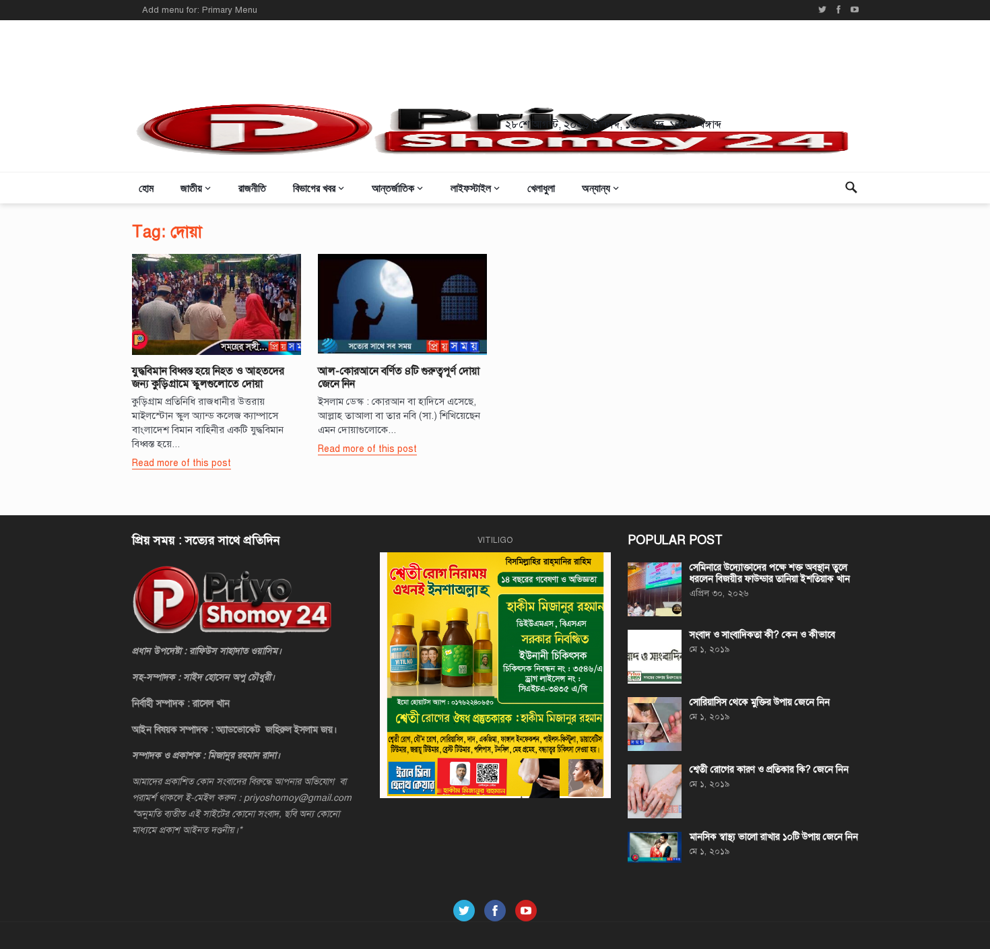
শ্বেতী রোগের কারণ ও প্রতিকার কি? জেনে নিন (769, 769)
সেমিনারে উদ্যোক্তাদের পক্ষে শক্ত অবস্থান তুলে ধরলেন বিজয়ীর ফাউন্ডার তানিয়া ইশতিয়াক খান (770, 573)
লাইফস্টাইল (471, 187)
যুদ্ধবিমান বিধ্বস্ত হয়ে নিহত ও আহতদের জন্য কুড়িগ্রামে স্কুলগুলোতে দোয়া (208, 377)
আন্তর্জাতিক (393, 187)
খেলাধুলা (541, 187)
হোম (146, 187)
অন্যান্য (596, 187)
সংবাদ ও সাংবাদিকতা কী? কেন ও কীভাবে (762, 635)
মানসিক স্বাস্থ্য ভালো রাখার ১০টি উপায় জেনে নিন (774, 837)
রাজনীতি (252, 187)
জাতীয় (191, 187)
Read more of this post (181, 463)
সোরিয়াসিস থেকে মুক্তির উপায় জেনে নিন (760, 702)
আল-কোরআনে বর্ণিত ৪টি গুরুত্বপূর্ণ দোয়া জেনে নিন (399, 377)
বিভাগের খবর (314, 187)
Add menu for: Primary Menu (199, 10)
